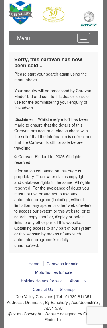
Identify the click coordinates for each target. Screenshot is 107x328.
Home (34, 263)
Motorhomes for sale (53, 272)
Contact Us (43, 289)
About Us (78, 281)
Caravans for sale (62, 263)
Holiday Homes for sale (42, 281)
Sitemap (67, 289)
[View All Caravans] (89, 19)
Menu (23, 38)
